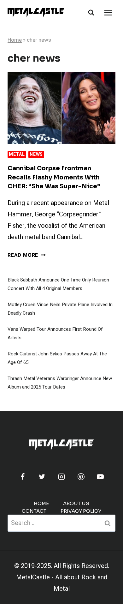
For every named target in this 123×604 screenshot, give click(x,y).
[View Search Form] (91, 12)
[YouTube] (100, 477)
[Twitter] (42, 477)
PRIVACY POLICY (81, 511)
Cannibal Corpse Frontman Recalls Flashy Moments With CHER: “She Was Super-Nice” (54, 177)
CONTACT (34, 511)
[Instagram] (61, 477)
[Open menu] (108, 12)
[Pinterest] (81, 477)
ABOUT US (76, 503)
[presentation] (61, 108)
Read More (27, 255)
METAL (17, 154)
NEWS (36, 154)
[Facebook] (23, 477)
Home (15, 40)
